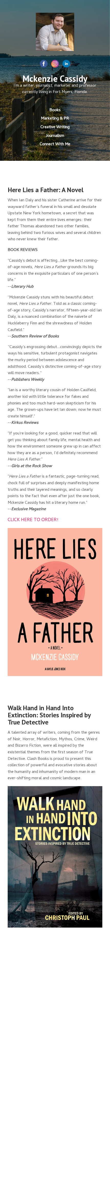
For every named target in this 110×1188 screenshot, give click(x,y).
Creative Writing (55, 127)
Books (55, 110)
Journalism (55, 136)
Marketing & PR (55, 118)
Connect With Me (55, 144)
